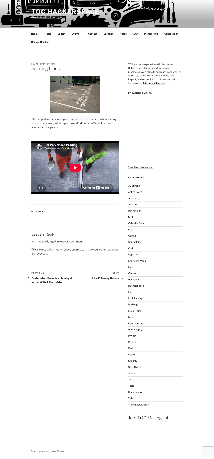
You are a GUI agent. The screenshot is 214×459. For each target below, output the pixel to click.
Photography (135, 329)
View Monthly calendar (140, 167)
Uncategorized (136, 392)
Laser (131, 292)
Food (130, 267)
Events (75, 33)
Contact (92, 33)
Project (132, 342)
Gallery (62, 33)
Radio (48, 33)
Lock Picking (135, 298)
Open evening (135, 323)
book (131, 217)
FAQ (135, 33)
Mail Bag (133, 304)
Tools (131, 385)
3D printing (134, 185)
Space (131, 373)
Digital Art (133, 254)
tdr (53, 64)
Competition (134, 241)
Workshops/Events (138, 404)
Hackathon (134, 279)
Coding (132, 235)
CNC (130, 229)
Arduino (132, 204)
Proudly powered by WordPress (47, 451)
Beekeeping (134, 210)
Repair (34, 33)
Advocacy (133, 198)
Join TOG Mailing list (148, 417)
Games (132, 273)
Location (108, 33)
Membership (151, 33)
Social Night (134, 367)
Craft (131, 248)
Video (131, 398)
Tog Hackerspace (65, 11)
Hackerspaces (136, 285)
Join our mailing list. (154, 83)
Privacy (132, 335)
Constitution (171, 33)
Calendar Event (136, 223)
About (123, 33)
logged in (53, 241)
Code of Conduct (40, 41)
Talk (130, 379)
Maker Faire (134, 310)
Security (132, 360)
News (39, 211)
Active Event (135, 191)
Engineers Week (137, 260)
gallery (54, 127)
